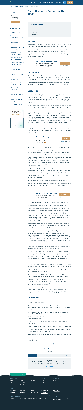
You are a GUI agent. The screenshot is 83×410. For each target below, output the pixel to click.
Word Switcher (12, 392)
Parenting (43, 19)
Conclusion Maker (13, 390)
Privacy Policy (22, 403)
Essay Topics (43, 382)
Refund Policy (36, 403)
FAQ (11, 384)
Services (11, 380)
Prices (21, 380)
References (35, 34)
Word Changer (23, 390)
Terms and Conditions (14, 403)
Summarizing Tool (44, 390)
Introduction (35, 30)
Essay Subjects (44, 380)
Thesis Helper (22, 392)
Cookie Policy (29, 403)
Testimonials (33, 380)
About (32, 382)
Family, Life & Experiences (44, 17)
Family (39, 19)
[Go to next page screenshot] (23, 130)
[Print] (47, 344)
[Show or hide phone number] (22, 2)
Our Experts (12, 382)
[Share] (52, 344)
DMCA (48, 403)
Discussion (34, 32)
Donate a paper (44, 384)
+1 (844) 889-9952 (56, 382)
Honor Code (43, 403)
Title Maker (33, 390)
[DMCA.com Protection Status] (55, 403)
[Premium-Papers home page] (15, 2)
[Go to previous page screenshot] (11, 130)
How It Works (22, 382)
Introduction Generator (35, 392)
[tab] (32, 355)
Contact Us (22, 384)
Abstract (34, 27)
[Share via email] (50, 344)
